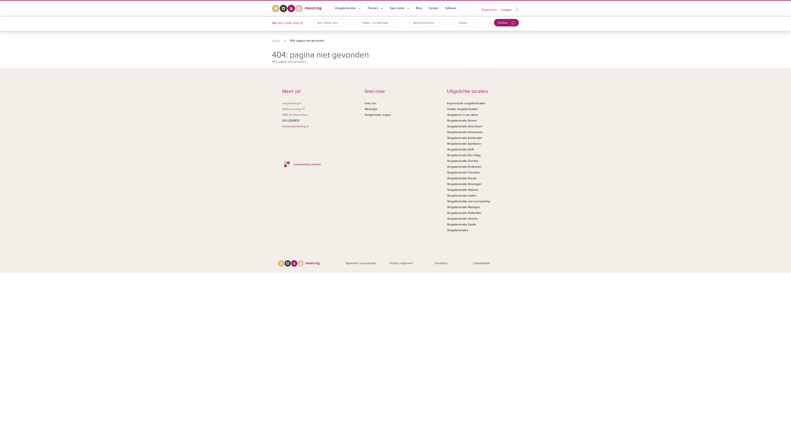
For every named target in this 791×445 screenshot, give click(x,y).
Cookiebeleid (481, 263)
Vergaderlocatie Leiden (461, 195)
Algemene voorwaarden (361, 263)
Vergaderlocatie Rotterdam (464, 213)
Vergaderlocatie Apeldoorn (464, 143)
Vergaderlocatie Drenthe (462, 161)
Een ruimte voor (328, 23)
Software (450, 8)
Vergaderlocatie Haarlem (462, 190)
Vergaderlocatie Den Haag (464, 155)
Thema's (373, 8)
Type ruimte (397, 8)
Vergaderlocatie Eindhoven (464, 167)
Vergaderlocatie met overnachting (468, 201)
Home (276, 40)
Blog (419, 8)
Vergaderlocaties (346, 8)
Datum (463, 23)
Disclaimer (441, 263)
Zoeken (503, 23)
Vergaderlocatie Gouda (461, 178)
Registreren (489, 10)
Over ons (371, 103)
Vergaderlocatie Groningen (464, 184)
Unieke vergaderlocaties (462, 109)
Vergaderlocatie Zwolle (461, 224)
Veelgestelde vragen (378, 115)
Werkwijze (371, 109)
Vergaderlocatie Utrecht (462, 218)
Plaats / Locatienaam (376, 23)
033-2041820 (291, 120)
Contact (433, 8)
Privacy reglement (401, 263)
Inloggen (506, 10)
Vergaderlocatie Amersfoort (464, 126)
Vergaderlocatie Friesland (463, 172)
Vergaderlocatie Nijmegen (463, 207)
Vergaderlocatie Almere (462, 120)
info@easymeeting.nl (295, 126)
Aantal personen (424, 23)
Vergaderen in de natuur (462, 115)
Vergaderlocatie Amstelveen (465, 132)
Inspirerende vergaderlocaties (466, 103)
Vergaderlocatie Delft (460, 149)
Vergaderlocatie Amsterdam (464, 138)
